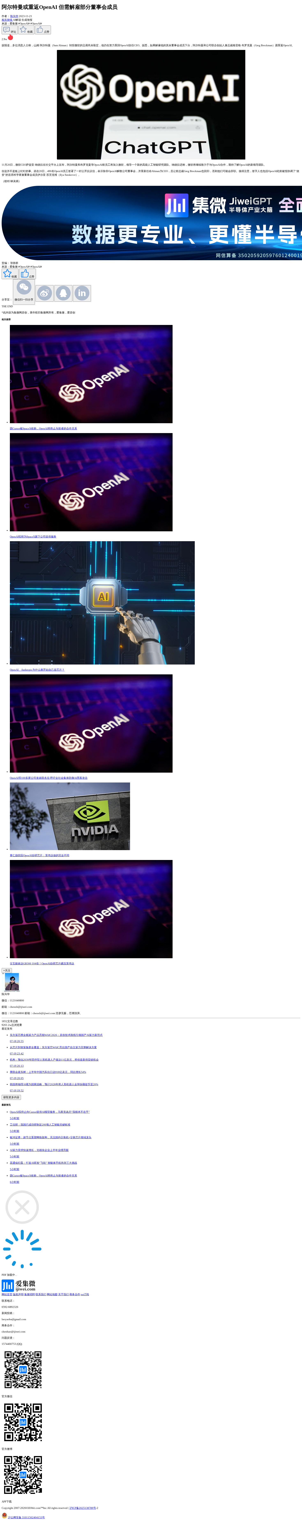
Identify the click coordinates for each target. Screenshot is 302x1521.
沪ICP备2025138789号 (82, 1507)
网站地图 (52, 1294)
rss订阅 (85, 1294)
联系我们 (41, 1294)
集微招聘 (29, 1294)
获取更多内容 (11, 1097)
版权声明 (18, 1294)
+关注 (6, 970)
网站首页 (7, 1294)
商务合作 (74, 1294)
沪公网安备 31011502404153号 (26, 1517)
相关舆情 (7, 19)
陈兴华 (14, 16)
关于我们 (63, 1294)
